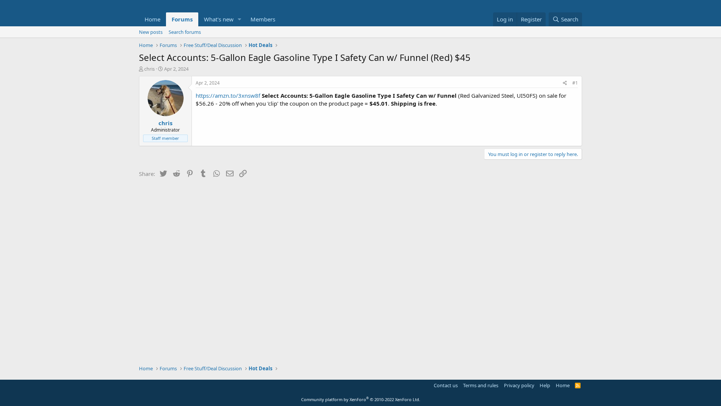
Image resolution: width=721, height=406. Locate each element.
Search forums (185, 32)
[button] (239, 19)
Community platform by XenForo (360, 399)
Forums (182, 19)
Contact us (446, 385)
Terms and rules (480, 385)
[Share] (565, 83)
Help (545, 385)
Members (262, 19)
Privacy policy (519, 385)
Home (152, 19)
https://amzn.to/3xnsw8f (228, 95)
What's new (219, 19)
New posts (151, 32)
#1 (575, 83)
